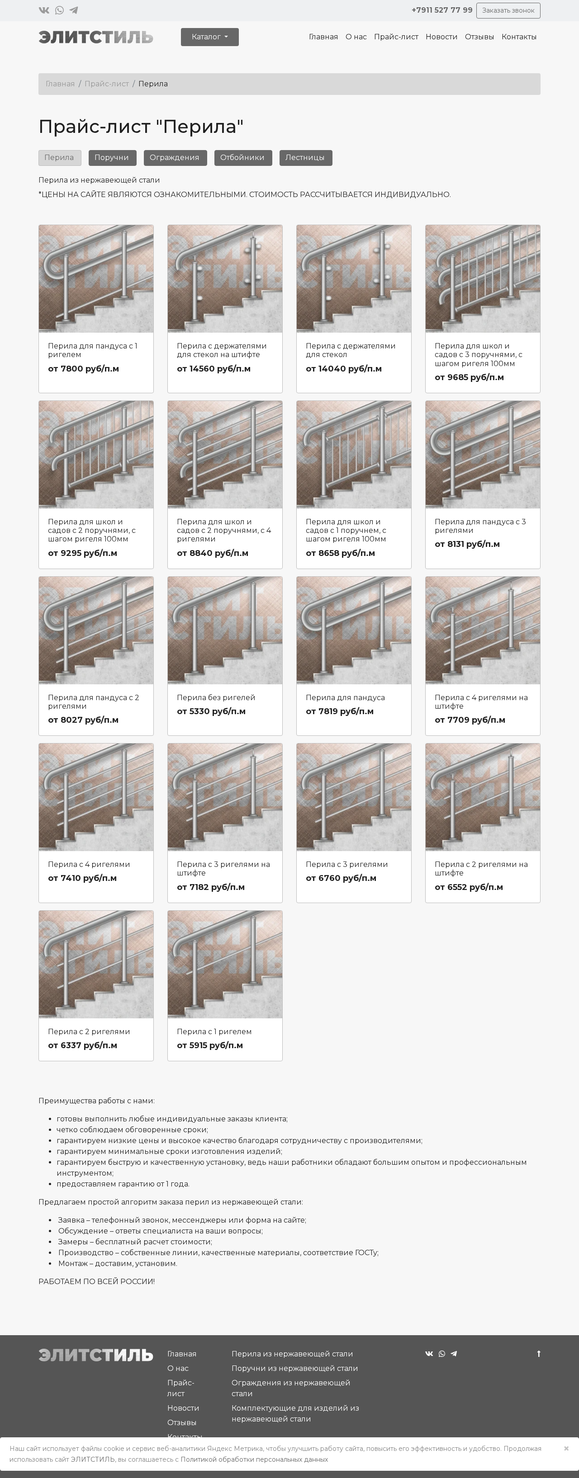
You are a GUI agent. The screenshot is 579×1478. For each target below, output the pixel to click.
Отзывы (479, 37)
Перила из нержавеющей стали (292, 1354)
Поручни (112, 157)
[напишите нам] (44, 11)
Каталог (207, 37)
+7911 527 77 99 (442, 10)
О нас (356, 37)
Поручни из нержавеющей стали (295, 1368)
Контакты (519, 37)
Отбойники (242, 157)
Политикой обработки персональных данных (254, 1459)
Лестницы (305, 157)
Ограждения (174, 157)
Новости (442, 37)
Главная (323, 37)
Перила (59, 157)
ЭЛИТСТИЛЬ (93, 1459)
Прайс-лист (396, 37)
